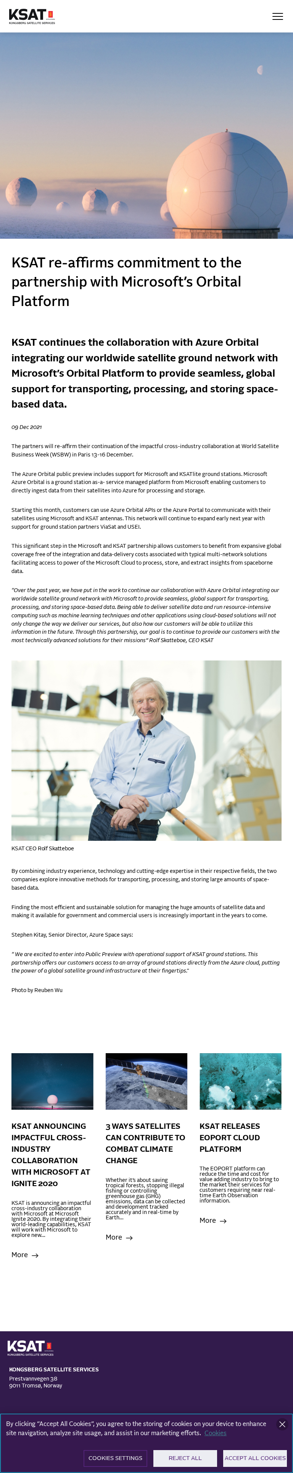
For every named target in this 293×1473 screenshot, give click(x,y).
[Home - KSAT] (32, 16)
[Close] (282, 1424)
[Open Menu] (278, 16)
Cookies (215, 1433)
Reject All (185, 1458)
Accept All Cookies (255, 1458)
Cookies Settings (115, 1458)
